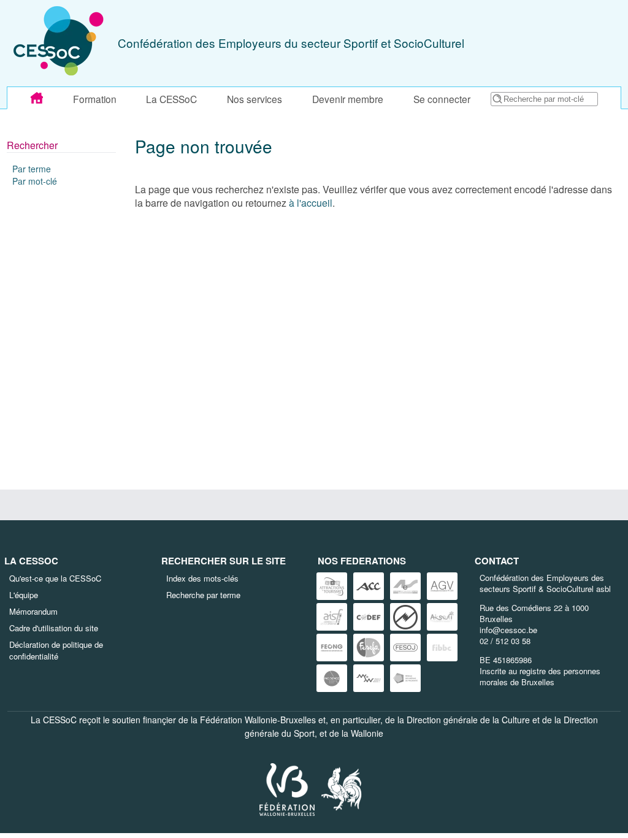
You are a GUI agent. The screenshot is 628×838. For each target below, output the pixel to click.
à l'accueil (310, 203)
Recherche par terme (203, 595)
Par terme (31, 169)
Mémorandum (33, 611)
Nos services (254, 99)
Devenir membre (347, 99)
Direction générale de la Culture (468, 719)
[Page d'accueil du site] (37, 98)
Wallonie (367, 733)
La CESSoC (171, 99)
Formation (95, 99)
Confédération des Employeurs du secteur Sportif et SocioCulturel (291, 42)
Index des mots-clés (202, 578)
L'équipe (23, 595)
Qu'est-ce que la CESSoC (55, 578)
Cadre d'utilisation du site (53, 628)
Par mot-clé (34, 181)
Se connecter (441, 99)
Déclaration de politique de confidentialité (56, 650)
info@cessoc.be (508, 630)
